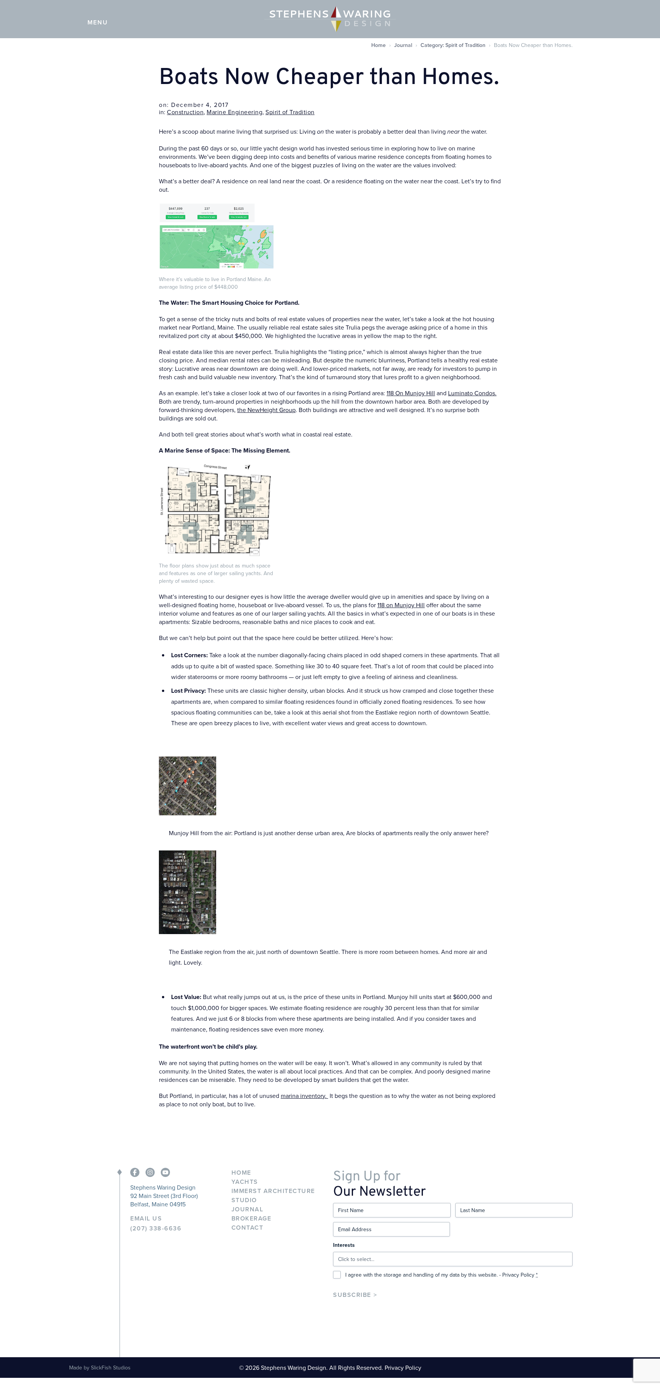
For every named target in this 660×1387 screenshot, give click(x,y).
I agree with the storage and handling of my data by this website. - (441, 1275)
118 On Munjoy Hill (411, 393)
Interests (344, 1245)
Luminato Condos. (472, 393)
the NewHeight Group (266, 410)
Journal (403, 45)
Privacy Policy (518, 1275)
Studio (244, 1200)
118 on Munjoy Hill (401, 605)
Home (378, 45)
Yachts (244, 1181)
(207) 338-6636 (155, 1228)
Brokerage (251, 1218)
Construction (185, 112)
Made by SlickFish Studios (100, 1367)
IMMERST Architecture (273, 1191)
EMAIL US (146, 1218)
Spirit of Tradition (290, 112)
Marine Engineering (234, 112)
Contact (247, 1227)
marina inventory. (304, 1095)
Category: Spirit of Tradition (453, 45)
